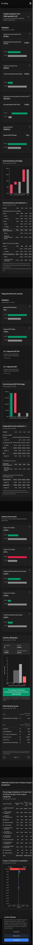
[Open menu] (30, 3)
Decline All (16, 936)
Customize (16, 931)
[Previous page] (4, 757)
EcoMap (4, 3)
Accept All (16, 940)
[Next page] (28, 757)
